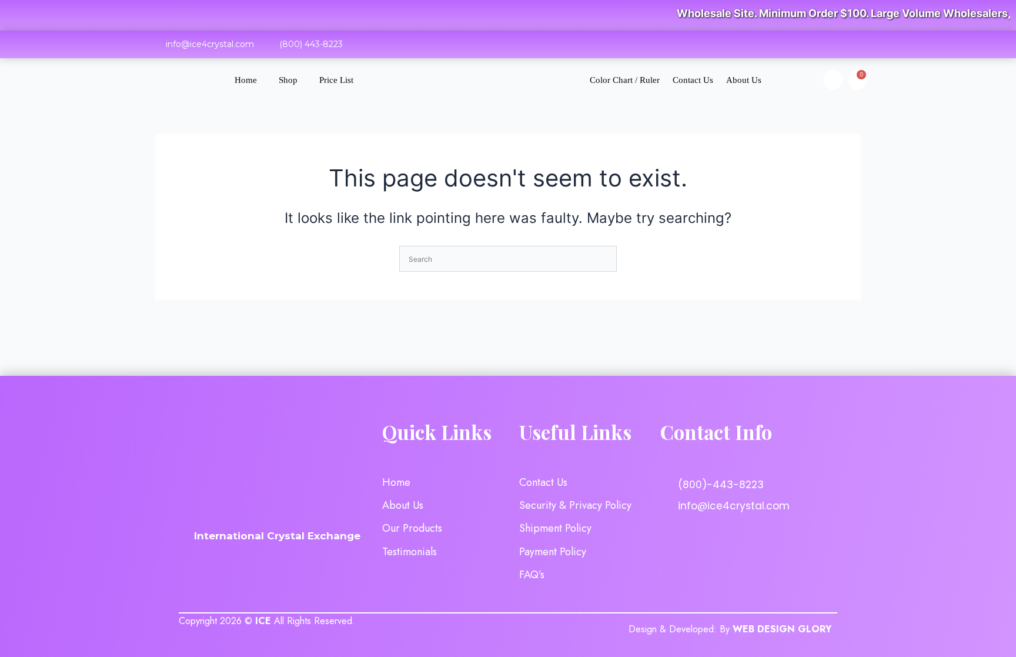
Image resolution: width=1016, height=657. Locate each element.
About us (743, 80)
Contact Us (693, 80)
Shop (288, 80)
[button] (833, 79)
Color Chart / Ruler (625, 80)
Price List (336, 80)
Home (246, 80)
